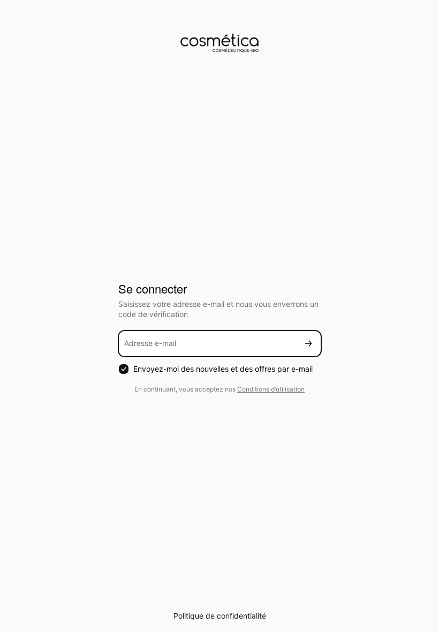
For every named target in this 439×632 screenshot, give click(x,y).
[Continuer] (308, 343)
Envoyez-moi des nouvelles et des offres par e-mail (223, 368)
